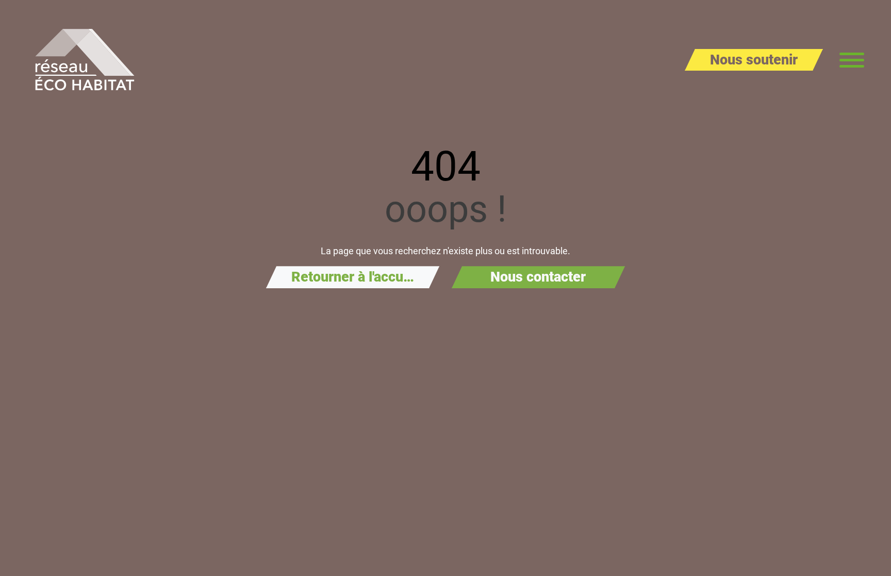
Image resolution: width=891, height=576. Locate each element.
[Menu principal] (851, 59)
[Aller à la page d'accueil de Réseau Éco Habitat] (85, 60)
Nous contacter (538, 277)
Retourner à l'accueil (354, 277)
